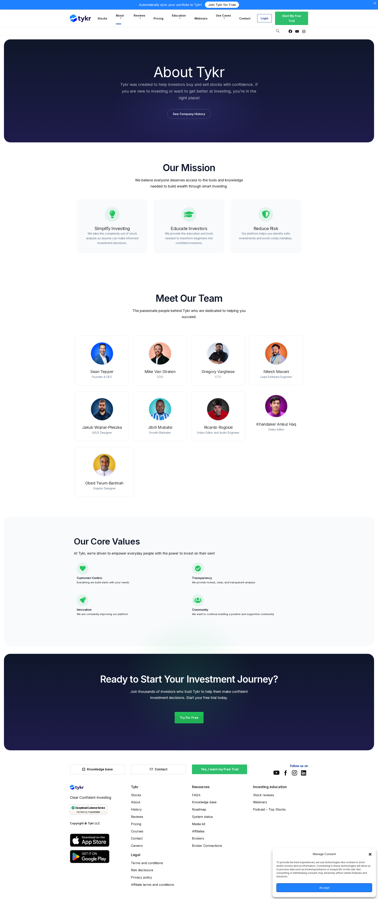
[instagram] (303, 31)
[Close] (375, 3)
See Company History (189, 114)
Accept (324, 888)
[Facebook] (290, 31)
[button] (370, 854)
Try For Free (189, 718)
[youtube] (297, 31)
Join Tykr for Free (222, 5)
